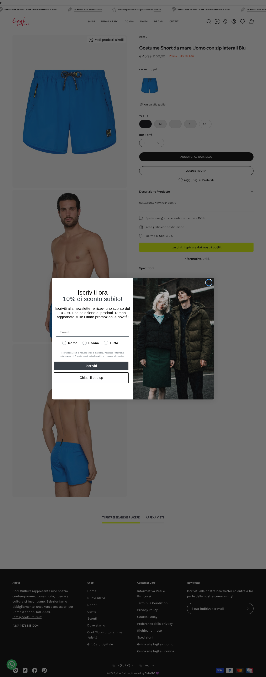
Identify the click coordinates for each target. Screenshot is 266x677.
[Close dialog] (209, 282)
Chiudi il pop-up (91, 377)
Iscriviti (91, 366)
